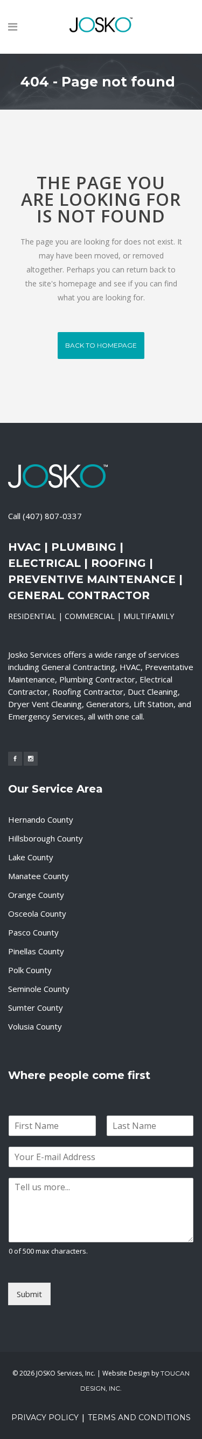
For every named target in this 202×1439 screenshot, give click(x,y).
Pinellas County (36, 951)
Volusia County (35, 1026)
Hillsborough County (45, 838)
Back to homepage (101, 345)
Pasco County (33, 932)
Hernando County (40, 819)
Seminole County (38, 988)
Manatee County (38, 875)
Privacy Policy (45, 1417)
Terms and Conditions (139, 1417)
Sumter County (35, 1007)
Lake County (30, 857)
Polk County (30, 970)
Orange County (36, 894)
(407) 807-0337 (52, 515)
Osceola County (37, 913)
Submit (29, 1294)
